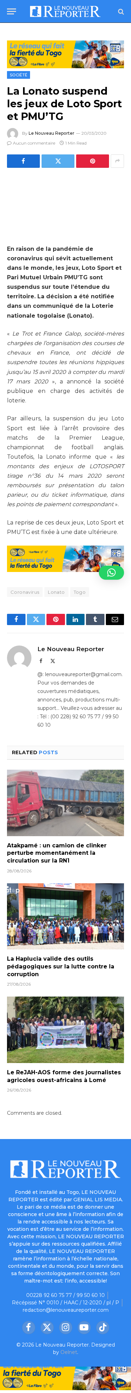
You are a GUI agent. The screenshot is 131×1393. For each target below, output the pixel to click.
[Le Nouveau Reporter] (65, 11)
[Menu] (11, 11)
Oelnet (68, 1352)
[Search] (120, 11)
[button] (111, 573)
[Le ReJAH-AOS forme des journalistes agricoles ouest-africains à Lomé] (65, 1030)
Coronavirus (24, 592)
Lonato (56, 592)
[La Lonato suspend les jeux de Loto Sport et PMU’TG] (65, 205)
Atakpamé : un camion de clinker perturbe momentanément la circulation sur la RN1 (57, 853)
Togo (80, 592)
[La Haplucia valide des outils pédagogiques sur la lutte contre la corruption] (65, 916)
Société (18, 74)
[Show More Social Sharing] (117, 161)
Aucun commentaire (34, 143)
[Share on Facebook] (23, 161)
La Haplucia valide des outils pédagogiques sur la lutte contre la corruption (60, 966)
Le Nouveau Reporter (51, 133)
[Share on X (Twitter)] (58, 161)
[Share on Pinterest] (92, 161)
